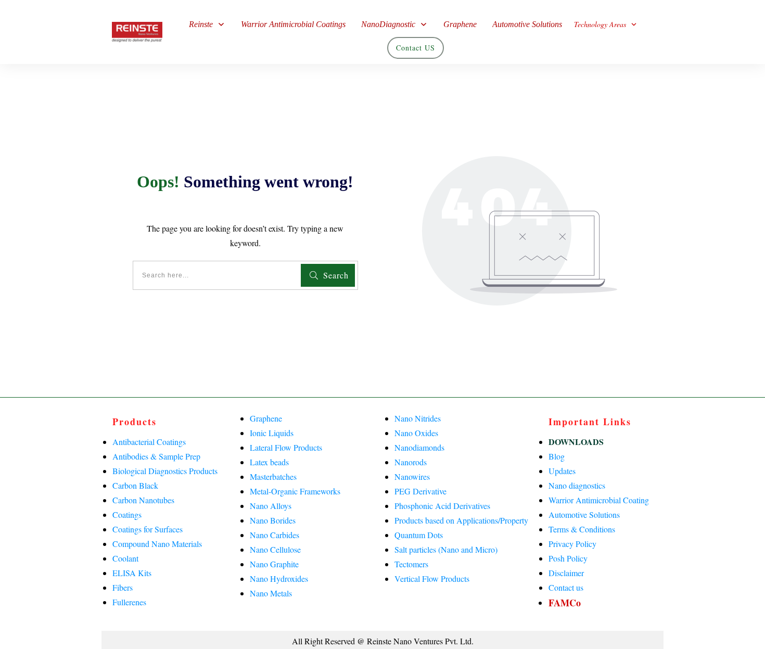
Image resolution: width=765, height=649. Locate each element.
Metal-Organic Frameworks (295, 491)
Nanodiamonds (419, 447)
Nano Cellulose (275, 549)
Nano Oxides (416, 432)
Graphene (266, 418)
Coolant (125, 558)
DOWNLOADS (576, 442)
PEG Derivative (420, 491)
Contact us (566, 587)
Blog (557, 456)
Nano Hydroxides (279, 578)
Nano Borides (273, 520)
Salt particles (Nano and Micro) (446, 549)
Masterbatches (273, 476)
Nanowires (412, 476)
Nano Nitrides (417, 418)
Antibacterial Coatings (149, 441)
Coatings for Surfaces (147, 529)
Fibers (122, 587)
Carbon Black (135, 485)
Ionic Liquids (272, 432)
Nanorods (410, 461)
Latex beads (269, 461)
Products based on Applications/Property (461, 520)
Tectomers (411, 563)
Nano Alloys (270, 505)
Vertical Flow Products (431, 578)
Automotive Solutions (584, 514)
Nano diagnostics (577, 485)
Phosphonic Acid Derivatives (442, 505)
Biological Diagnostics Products (165, 470)
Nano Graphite (274, 563)
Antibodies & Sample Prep (156, 456)
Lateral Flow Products (286, 447)
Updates (562, 470)
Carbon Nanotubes (143, 499)
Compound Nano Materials (157, 543)
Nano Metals (271, 593)
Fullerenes (129, 601)
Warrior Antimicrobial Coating (599, 499)
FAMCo (565, 602)
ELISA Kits (131, 572)
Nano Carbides (274, 534)
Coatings (127, 514)
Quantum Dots (418, 534)
